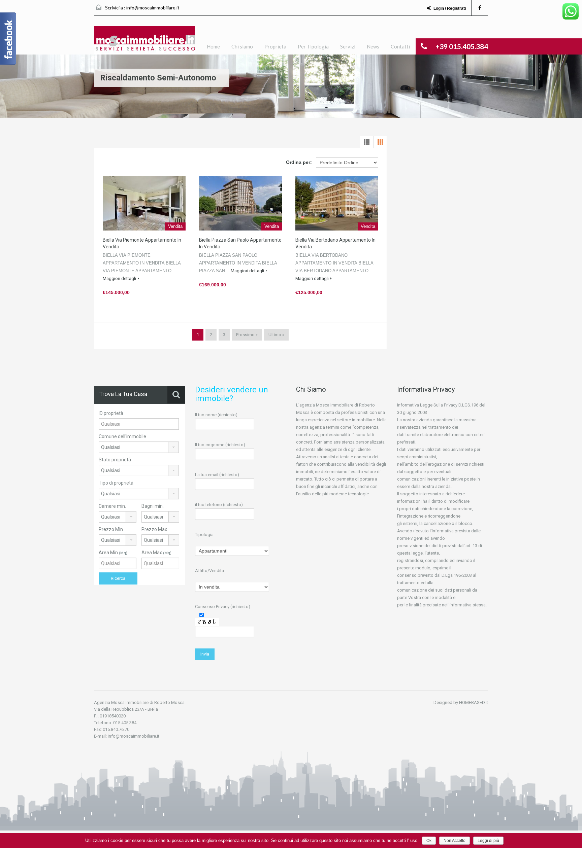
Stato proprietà (115, 459)
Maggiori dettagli (119, 278)
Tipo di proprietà (116, 483)
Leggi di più (488, 840)
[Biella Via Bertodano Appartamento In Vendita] (336, 203)
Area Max (156, 552)
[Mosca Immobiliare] (144, 40)
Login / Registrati (449, 8)
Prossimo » (247, 334)
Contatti (400, 46)
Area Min (113, 552)
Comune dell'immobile (122, 436)
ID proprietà (111, 413)
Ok (428, 840)
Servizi (347, 46)
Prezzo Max (154, 529)
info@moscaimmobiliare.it (153, 7)
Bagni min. (152, 506)
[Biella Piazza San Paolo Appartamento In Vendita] (240, 203)
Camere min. (112, 506)
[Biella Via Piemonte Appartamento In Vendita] (144, 203)
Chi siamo (242, 46)
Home (213, 46)
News (373, 46)
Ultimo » (276, 334)
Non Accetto (454, 840)
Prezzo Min (111, 529)
